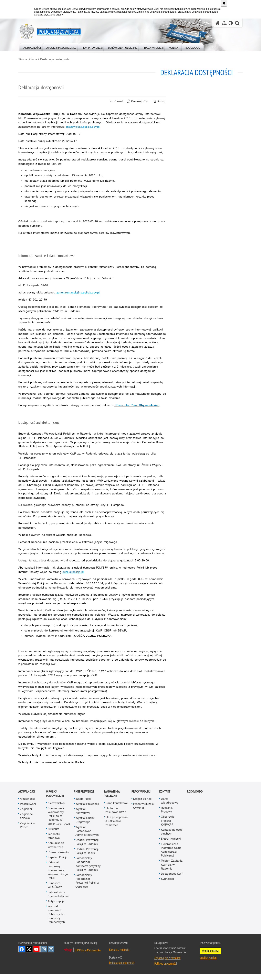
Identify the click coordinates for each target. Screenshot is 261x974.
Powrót (118, 101)
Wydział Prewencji (87, 803)
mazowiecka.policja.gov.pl (83, 126)
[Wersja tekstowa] (231, 23)
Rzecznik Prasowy (167, 809)
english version (208, 957)
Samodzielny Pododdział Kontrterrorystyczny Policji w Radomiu (88, 863)
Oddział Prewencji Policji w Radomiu (86, 841)
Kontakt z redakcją (119, 950)
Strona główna (27, 59)
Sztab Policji (83, 798)
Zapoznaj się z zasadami (167, 958)
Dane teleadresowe (169, 800)
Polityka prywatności (165, 963)
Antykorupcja (56, 901)
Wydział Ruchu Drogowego (85, 819)
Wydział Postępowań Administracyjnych (87, 830)
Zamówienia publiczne (111, 793)
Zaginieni (26, 808)
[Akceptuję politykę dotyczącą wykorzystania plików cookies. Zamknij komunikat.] (224, 3)
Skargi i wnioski (171, 838)
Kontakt (164, 791)
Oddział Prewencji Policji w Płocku (86, 850)
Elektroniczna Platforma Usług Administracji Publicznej (171, 849)
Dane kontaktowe (116, 803)
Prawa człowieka (58, 852)
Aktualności (26, 791)
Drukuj (161, 101)
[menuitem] (32, 47)
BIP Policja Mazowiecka (88, 950)
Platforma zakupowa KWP (115, 810)
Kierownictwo (56, 803)
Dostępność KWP (172, 873)
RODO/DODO (195, 791)
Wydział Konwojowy (82, 810)
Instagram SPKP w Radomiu (51, 949)
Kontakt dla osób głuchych (171, 831)
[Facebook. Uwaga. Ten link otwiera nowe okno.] (21, 949)
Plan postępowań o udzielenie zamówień (116, 820)
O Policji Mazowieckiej (55, 793)
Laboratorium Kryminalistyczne (58, 894)
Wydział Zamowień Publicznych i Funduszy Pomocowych (56, 914)
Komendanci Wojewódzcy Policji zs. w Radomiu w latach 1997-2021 (59, 815)
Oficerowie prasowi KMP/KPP (168, 820)
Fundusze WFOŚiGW (55, 884)
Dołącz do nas (142, 798)
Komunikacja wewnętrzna (56, 844)
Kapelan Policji (57, 857)
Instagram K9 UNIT (43, 949)
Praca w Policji (141, 791)
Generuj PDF (139, 101)
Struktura (54, 828)
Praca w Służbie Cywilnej (143, 805)
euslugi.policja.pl (73, 571)
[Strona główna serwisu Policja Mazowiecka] (217, 23)
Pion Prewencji (84, 791)
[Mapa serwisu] (224, 23)
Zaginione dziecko (26, 815)
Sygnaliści (167, 878)
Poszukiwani (28, 803)
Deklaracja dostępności (55, 59)
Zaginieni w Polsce (27, 825)
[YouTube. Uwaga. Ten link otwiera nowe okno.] (36, 949)
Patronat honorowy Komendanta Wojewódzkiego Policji (58, 870)
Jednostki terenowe (54, 835)
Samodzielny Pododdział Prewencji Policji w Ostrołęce (87, 880)
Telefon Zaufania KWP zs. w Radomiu (171, 864)
